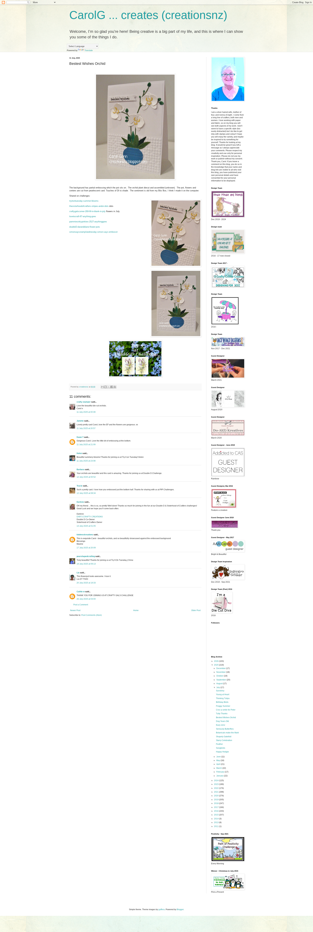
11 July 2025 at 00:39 (86, 412)
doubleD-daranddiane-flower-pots (84, 227)
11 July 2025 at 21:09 (86, 444)
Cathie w (81, 591)
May (218, 760)
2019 (216, 799)
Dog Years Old (222, 721)
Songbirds (220, 748)
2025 (216, 665)
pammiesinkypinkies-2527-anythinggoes (88, 221)
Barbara (80, 469)
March (219, 768)
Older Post (196, 610)
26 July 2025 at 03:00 (86, 599)
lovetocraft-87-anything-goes (82, 216)
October (220, 676)
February (220, 772)
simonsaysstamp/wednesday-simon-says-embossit (93, 232)
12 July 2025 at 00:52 (86, 477)
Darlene (80, 502)
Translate (88, 50)
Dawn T (80, 437)
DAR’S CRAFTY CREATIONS (90, 517)
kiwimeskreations (85, 535)
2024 (216, 780)
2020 (216, 796)
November (221, 672)
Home (136, 610)
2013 (216, 822)
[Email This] (102, 387)
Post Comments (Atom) (91, 615)
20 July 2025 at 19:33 (86, 583)
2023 (216, 784)
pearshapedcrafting (86, 556)
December (221, 668)
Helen (79, 453)
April (218, 764)
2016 (216, 811)
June (218, 757)
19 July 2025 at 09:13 (86, 564)
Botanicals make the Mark (227, 733)
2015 (216, 815)
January (220, 776)
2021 (216, 792)
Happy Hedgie (222, 752)
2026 (216, 661)
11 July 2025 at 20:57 (86, 428)
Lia (78, 573)
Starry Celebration (224, 740)
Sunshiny (220, 691)
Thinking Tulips (223, 698)
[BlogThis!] (105, 387)
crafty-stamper (84, 402)
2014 (216, 819)
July (218, 687)
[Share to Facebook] (111, 387)
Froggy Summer (223, 706)
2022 (216, 788)
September (221, 680)
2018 (216, 803)
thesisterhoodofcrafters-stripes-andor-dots (89, 206)
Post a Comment (80, 605)
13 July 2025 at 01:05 (86, 526)
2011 (216, 826)
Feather (219, 744)
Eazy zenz (220, 725)
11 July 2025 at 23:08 (86, 461)
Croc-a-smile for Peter (225, 710)
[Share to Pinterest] (114, 387)
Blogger (180, 909)
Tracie (79, 486)
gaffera (161, 909)
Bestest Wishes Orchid (226, 717)
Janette (80, 421)
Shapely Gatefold (223, 736)
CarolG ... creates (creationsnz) (148, 15)
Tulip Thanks (221, 713)
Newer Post (75, 610)
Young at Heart (222, 694)
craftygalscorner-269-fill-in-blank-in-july (87, 211)
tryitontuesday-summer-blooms (83, 201)
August (219, 683)
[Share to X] (108, 387)
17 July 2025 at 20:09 (86, 548)
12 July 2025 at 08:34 (86, 493)
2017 (216, 807)
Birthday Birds (222, 702)
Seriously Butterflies (225, 729)
